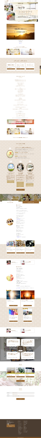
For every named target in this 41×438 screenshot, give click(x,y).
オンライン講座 (25, 423)
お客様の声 (25, 424)
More (13, 305)
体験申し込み (10, 426)
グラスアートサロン (20, 182)
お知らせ (25, 426)
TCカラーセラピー (19, 429)
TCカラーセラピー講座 (11, 182)
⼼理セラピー (19, 431)
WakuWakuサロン (20, 186)
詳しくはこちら (20, 126)
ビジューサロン (20, 183)
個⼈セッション (19, 430)
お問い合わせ (25, 428)
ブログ (24, 425)
